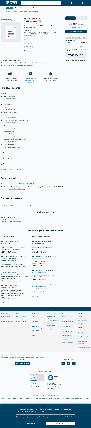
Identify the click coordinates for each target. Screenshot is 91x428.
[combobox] (44, 3)
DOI (21, 62)
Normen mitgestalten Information (45, 62)
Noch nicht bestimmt (29, 43)
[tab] (17, 205)
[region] (45, 413)
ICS (16, 62)
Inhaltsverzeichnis (7, 62)
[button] (75, 2)
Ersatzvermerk (29, 62)
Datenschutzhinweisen (33, 411)
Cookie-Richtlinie (50, 411)
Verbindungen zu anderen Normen (24, 65)
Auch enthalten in (7, 65)
